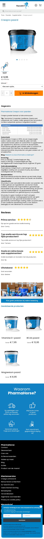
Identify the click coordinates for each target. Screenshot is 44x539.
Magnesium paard (10, 372)
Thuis (2, 15)
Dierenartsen (6, 450)
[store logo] (22, 5)
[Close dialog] (41, 507)
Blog (3, 462)
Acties (3, 465)
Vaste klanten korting (9, 488)
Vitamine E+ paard (10, 337)
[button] (35, 5)
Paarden (8, 15)
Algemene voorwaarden (11, 497)
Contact (4, 447)
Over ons (4, 453)
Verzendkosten (7, 494)
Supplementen (17, 15)
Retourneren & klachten (10, 482)
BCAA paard (33, 337)
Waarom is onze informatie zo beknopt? (19, 155)
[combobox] (22, 11)
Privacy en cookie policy (10, 500)
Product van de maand (10, 468)
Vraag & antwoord (8, 479)
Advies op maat (7, 459)
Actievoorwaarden (8, 456)
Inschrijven (22, 520)
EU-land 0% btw (7, 485)
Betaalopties (6, 491)
